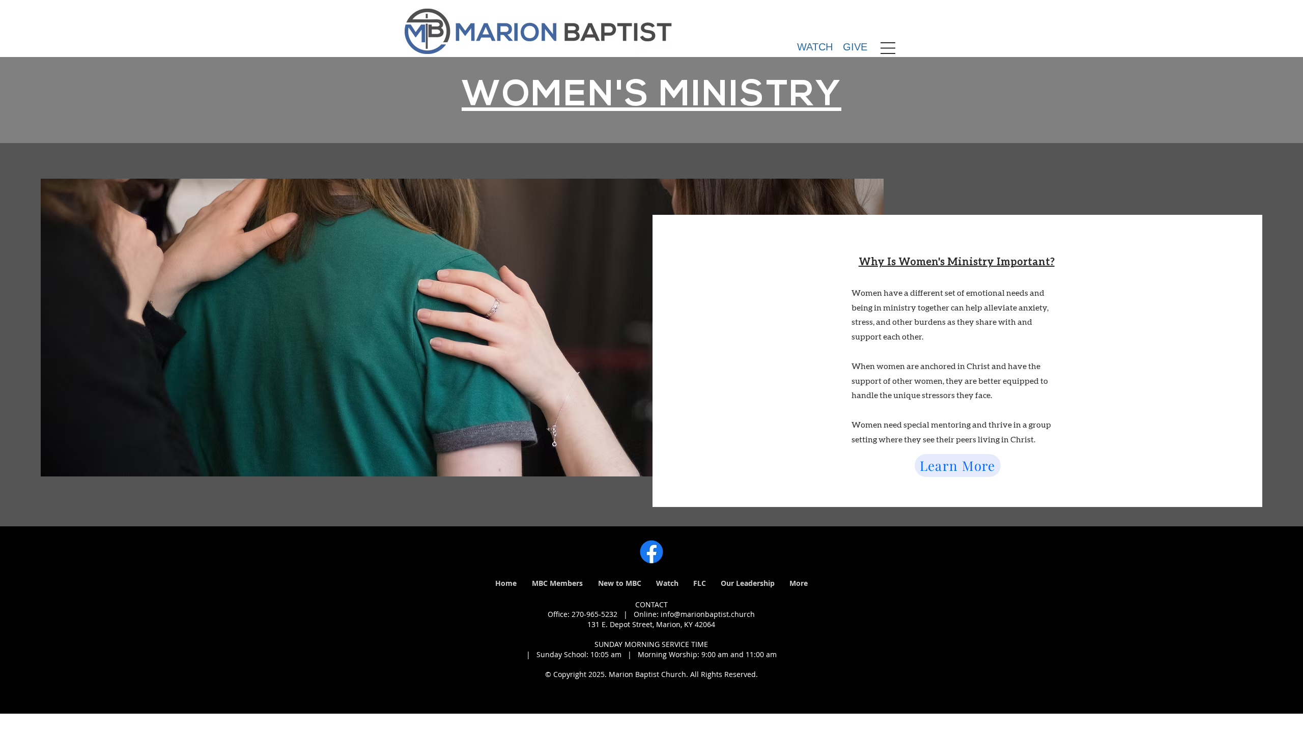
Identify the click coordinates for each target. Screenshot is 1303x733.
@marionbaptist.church (714, 614)
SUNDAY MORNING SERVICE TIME (651, 644)
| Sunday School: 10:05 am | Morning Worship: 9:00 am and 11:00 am (651, 654)
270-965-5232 (594, 614)
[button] (888, 48)
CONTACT (651, 604)
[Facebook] (651, 552)
